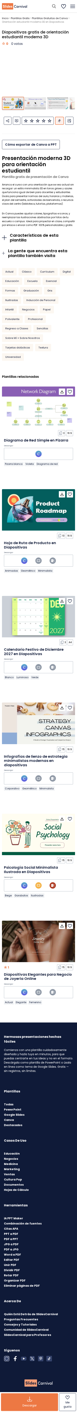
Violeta (29, 464)
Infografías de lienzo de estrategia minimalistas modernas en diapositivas (36, 760)
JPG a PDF (11, 1244)
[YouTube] (23, 1358)
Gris (49, 290)
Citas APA (11, 1229)
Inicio (5, 18)
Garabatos (21, 895)
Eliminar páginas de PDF (22, 1286)
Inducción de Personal (40, 300)
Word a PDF (12, 1255)
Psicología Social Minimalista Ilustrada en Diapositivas (31, 869)
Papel (47, 309)
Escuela (32, 281)
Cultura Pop (13, 1179)
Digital (67, 272)
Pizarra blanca (14, 464)
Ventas (9, 1174)
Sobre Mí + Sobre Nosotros (22, 338)
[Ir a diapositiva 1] (13, 103)
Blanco (9, 677)
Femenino (35, 1002)
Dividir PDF (12, 1270)
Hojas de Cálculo (16, 1190)
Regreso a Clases (16, 328)
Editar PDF (11, 1260)
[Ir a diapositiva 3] (58, 103)
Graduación (31, 290)
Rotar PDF (11, 1275)
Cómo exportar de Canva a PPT (31, 144)
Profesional (35, 319)
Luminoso (22, 677)
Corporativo (12, 788)
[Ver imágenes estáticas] (69, 121)
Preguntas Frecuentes (21, 1319)
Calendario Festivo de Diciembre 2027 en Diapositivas (34, 651)
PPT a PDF (11, 1234)
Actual (9, 272)
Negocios (28, 309)
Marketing (12, 1169)
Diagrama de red (47, 464)
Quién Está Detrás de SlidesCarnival (31, 1314)
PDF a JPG (11, 1249)
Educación (12, 281)
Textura (43, 347)
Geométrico (28, 570)
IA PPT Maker (13, 1218)
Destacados (13, 1125)
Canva (9, 1120)
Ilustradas (11, 300)
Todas (8, 1104)
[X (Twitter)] (32, 1358)
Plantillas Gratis (20, 18)
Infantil (9, 309)
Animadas (11, 570)
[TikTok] (49, 1358)
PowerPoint (12, 1110)
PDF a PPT (11, 1239)
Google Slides (14, 1115)
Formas (10, 290)
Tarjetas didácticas (17, 347)
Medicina (11, 1164)
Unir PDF (10, 1265)
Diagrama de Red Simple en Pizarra (36, 440)
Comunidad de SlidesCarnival (26, 1330)
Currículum (47, 272)
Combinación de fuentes (23, 1224)
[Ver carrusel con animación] (59, 121)
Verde (34, 677)
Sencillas (42, 328)
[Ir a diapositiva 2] (35, 103)
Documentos (14, 1185)
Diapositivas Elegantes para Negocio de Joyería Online (38, 976)
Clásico (27, 272)
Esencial (51, 281)
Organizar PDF (14, 1280)
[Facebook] (15, 1358)
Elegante (21, 1002)
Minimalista (45, 570)
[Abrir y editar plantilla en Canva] (38, 454)
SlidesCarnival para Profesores (27, 1335)
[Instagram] (6, 1358)
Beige (8, 895)
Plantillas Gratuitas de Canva (50, 18)
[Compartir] (7, 121)
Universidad (13, 357)
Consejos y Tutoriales (20, 1325)
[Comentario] (16, 121)
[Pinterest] (40, 1358)
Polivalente (12, 319)
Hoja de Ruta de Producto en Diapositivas (30, 545)
